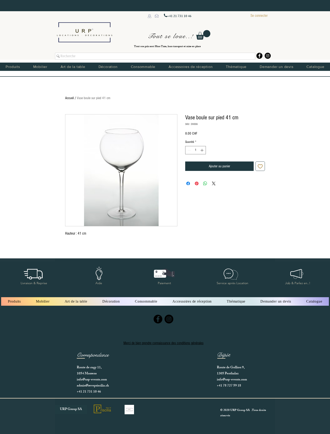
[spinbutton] (195, 150)
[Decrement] (188, 150)
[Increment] (202, 150)
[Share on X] (213, 183)
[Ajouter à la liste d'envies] (260, 166)
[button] (203, 35)
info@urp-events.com (92, 380)
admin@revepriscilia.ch (93, 386)
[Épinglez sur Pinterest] (196, 183)
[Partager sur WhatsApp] (205, 183)
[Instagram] (268, 56)
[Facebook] (259, 56)
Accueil (69, 98)
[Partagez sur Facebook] (188, 183)
